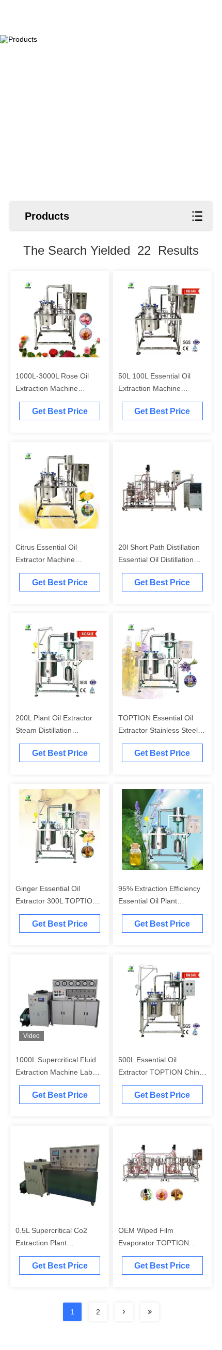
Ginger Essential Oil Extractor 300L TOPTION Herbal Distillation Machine (58, 900)
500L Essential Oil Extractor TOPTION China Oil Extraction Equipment (160, 1072)
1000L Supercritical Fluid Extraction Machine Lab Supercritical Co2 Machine (58, 1072)
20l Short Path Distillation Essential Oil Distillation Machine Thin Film (159, 559)
